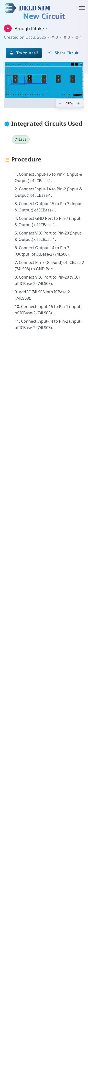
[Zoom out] (60, 103)
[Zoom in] (79, 103)
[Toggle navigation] (79, 8)
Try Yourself (27, 53)
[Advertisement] (44, 547)
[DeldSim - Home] (28, 8)
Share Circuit (66, 53)
